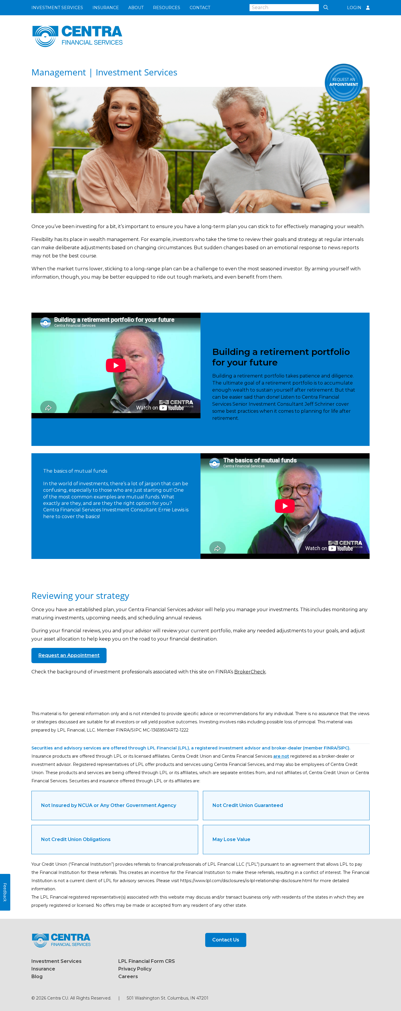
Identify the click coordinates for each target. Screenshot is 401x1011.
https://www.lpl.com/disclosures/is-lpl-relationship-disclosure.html (246, 880)
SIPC (343, 748)
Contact (200, 7)
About (136, 7)
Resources (166, 7)
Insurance (105, 7)
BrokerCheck (250, 672)
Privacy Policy (134, 969)
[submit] (324, 7)
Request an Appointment (69, 655)
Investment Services (57, 7)
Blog (37, 976)
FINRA (330, 748)
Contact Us (225, 940)
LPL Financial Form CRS (146, 961)
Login (354, 7)
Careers (128, 976)
